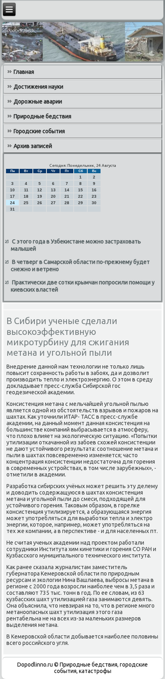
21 (66, 196)
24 (12, 203)
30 (94, 203)
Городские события (39, 131)
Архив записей (33, 146)
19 (39, 196)
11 (26, 190)
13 (53, 190)
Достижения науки (38, 86)
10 (12, 190)
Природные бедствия (42, 116)
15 (80, 190)
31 (12, 209)
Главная (24, 72)
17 (12, 196)
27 (53, 203)
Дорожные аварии (38, 101)
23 (94, 196)
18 (26, 196)
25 (26, 203)
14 (66, 190)
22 (80, 196)
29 (80, 203)
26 (39, 203)
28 (66, 203)
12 (39, 190)
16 (94, 190)
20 (53, 196)
